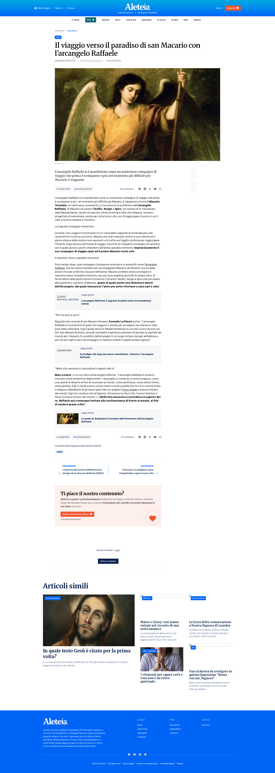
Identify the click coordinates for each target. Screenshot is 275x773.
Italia (186, 19)
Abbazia (197, 19)
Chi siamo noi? (114, 763)
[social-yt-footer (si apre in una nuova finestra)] (129, 754)
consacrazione (198, 598)
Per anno (206, 725)
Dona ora (231, 8)
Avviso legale (128, 763)
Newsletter (175, 725)
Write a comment (108, 561)
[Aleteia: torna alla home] (137, 6)
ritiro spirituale (149, 651)
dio (193, 647)
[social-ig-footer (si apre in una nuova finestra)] (145, 754)
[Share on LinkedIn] (145, 189)
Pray (89, 19)
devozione (72, 30)
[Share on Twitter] (150, 189)
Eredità (174, 19)
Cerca (71, 8)
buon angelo (130, 389)
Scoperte (161, 19)
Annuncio (174, 733)
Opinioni (105, 19)
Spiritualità (146, 19)
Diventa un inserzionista (147, 763)
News (117, 19)
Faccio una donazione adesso (76, 514)
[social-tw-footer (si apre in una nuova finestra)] (140, 754)
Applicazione (175, 729)
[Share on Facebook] (140, 189)
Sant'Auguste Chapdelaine (147, 13)
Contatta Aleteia (167, 763)
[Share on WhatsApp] (160, 189)
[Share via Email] (155, 189)
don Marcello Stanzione (91, 60)
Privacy (180, 763)
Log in (117, 550)
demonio (147, 598)
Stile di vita (131, 19)
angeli (59, 451)
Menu (76, 19)
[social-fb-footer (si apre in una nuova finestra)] (134, 754)
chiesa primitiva (53, 598)
